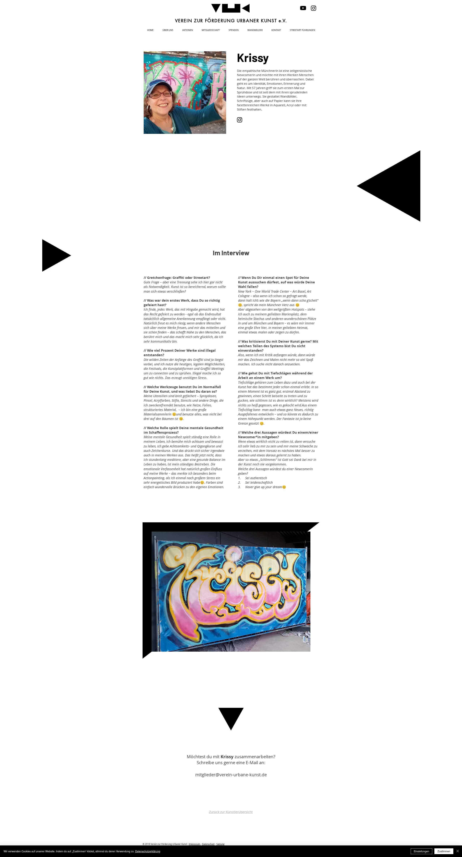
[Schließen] (458, 851)
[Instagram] (313, 8)
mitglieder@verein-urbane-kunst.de (231, 775)
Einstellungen (421, 851)
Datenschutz (208, 844)
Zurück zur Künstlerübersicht (231, 812)
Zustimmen (443, 851)
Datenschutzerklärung (147, 851)
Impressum (195, 844)
